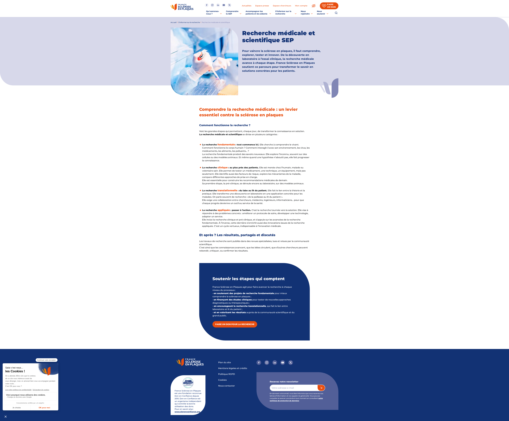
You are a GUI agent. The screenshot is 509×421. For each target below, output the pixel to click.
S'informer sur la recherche (189, 22)
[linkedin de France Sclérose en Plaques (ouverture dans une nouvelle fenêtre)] (218, 5)
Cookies (222, 380)
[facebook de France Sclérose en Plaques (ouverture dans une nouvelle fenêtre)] (207, 5)
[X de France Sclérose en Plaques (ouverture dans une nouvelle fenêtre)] (229, 5)
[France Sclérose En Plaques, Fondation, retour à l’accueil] (182, 7)
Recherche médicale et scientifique (216, 22)
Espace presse (262, 6)
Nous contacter (226, 386)
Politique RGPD (226, 374)
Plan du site (224, 362)
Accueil (173, 22)
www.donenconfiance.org (187, 412)
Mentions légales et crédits (232, 368)
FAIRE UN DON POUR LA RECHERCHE (234, 324)
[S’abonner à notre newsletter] (321, 388)
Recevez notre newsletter (284, 381)
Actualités (246, 6)
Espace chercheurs (282, 6)
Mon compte (301, 6)
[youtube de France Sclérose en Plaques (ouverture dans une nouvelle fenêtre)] (224, 5)
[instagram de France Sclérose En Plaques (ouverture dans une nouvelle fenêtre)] (212, 5)
